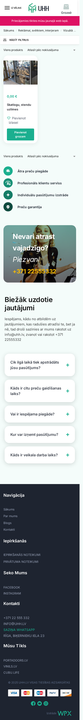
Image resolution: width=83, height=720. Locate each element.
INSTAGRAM (12, 593)
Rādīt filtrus (19, 40)
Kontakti (9, 529)
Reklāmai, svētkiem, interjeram (38, 30)
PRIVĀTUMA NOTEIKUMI (20, 561)
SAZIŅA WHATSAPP (19, 630)
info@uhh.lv (14, 624)
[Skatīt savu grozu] (66, 7)
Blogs (7, 523)
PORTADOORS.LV (15, 660)
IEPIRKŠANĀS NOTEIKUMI (21, 555)
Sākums (8, 30)
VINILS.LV (10, 666)
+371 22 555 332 (16, 618)
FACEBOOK (11, 587)
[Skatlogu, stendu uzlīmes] (20, 73)
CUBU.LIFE (11, 672)
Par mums (10, 516)
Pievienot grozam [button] (20, 134)
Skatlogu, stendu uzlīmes (19, 107)
